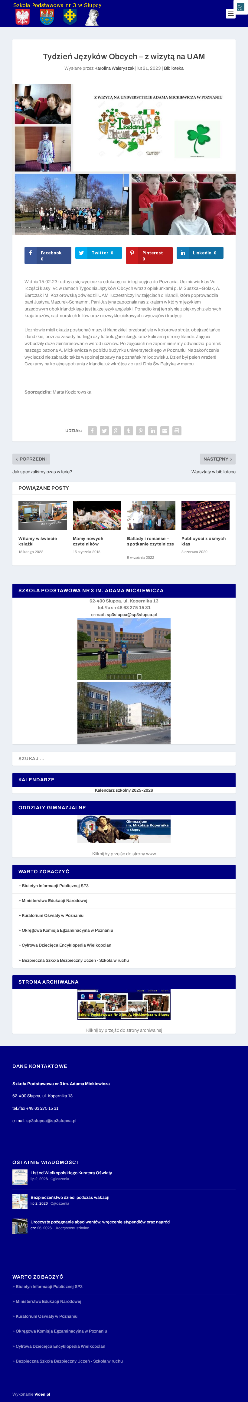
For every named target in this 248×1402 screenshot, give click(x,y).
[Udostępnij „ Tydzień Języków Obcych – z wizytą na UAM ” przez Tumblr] (128, 431)
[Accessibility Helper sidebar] (240, 7)
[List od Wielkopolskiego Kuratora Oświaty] (20, 1177)
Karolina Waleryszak (114, 68)
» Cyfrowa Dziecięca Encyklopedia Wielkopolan (64, 945)
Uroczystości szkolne (71, 1228)
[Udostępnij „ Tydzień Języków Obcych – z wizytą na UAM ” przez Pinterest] (141, 431)
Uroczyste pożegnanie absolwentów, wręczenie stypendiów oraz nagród (100, 1222)
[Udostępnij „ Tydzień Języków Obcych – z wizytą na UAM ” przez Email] (165, 431)
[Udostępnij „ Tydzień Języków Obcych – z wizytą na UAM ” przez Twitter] (104, 431)
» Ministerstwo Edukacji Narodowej (52, 900)
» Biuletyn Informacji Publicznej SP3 (53, 886)
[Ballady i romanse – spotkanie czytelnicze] (151, 515)
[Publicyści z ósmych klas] (205, 515)
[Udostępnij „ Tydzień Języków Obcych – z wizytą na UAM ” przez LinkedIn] (153, 431)
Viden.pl (42, 1394)
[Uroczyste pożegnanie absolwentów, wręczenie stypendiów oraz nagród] (20, 1226)
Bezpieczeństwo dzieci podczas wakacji (70, 1197)
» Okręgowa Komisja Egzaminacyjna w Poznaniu (65, 930)
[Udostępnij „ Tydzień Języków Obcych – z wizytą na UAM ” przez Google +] (116, 431)
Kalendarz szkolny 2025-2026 (124, 790)
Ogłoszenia (60, 1179)
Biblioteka (174, 68)
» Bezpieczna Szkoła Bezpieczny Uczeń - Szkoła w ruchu (73, 960)
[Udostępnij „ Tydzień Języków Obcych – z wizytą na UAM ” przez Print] (177, 431)
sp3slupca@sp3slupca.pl (132, 614)
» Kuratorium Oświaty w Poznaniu (50, 915)
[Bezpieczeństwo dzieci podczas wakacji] (20, 1201)
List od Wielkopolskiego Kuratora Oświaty (71, 1173)
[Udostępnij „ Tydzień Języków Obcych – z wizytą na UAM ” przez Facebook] (92, 431)
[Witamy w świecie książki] (42, 515)
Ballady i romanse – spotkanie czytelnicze (150, 544)
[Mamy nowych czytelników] (97, 515)
